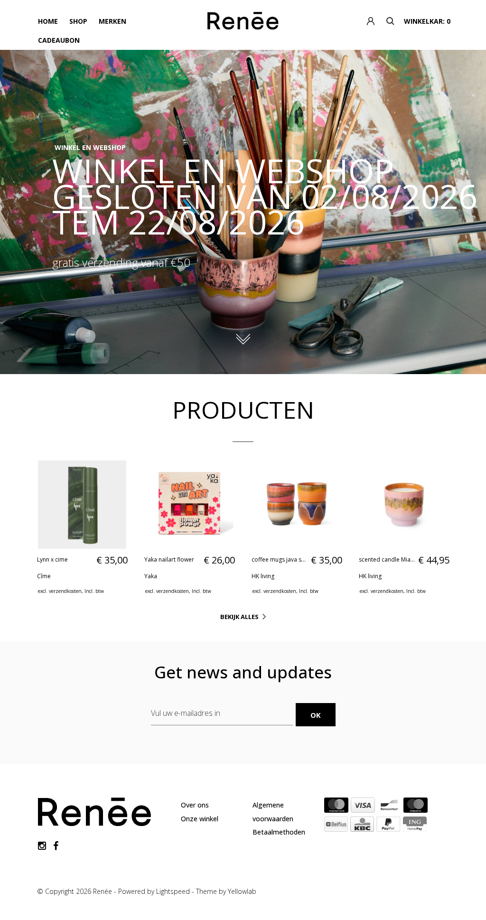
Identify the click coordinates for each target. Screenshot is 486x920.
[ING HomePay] (415, 826)
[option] (243, 212)
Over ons (195, 804)
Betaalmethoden (278, 831)
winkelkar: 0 (427, 21)
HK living (263, 576)
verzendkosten (65, 591)
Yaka (150, 576)
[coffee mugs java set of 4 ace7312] (296, 504)
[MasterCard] (336, 807)
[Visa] (363, 807)
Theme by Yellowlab (226, 891)
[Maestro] (415, 807)
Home (48, 21)
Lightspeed (173, 891)
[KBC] (362, 826)
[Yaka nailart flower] (189, 504)
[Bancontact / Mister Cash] (389, 807)
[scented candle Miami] (404, 504)
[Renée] (243, 22)
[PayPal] (388, 826)
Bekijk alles (239, 616)
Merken (112, 21)
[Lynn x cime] (82, 504)
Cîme (44, 576)
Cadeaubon (59, 40)
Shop (78, 21)
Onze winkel (199, 818)
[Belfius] (336, 826)
